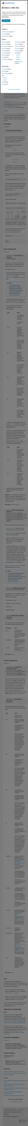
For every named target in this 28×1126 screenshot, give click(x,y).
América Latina (5, 31)
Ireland (3, 55)
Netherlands (18, 42)
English (18, 57)
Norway (17, 44)
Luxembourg (5, 59)
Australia (4, 69)
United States (5, 36)
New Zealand (5, 73)
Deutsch (18, 55)
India (3, 71)
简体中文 (5, 77)
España (3, 48)
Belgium (4, 42)
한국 (3, 84)
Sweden (17, 50)
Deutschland (5, 46)
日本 (3, 82)
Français (18, 59)
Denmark (4, 44)
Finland (3, 50)
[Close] (26, 3)
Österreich (17, 46)
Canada (4, 34)
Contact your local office (14, 89)
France (3, 52)
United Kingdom (19, 61)
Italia (3, 57)
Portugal (17, 48)
